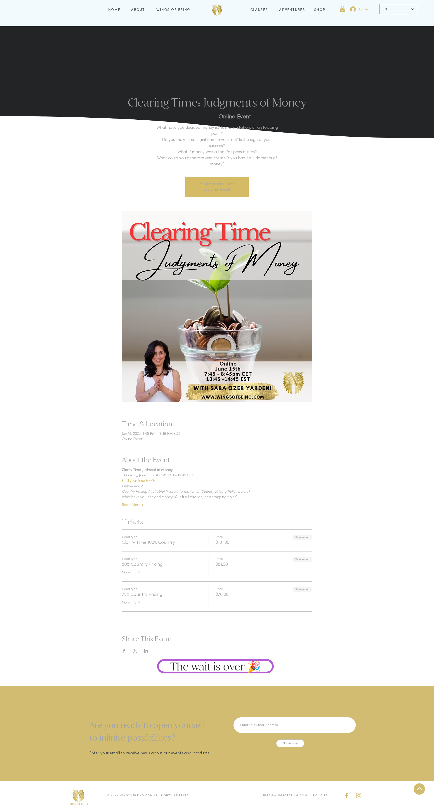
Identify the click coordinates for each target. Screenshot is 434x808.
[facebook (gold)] (347, 795)
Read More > (133, 505)
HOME (114, 9)
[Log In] (353, 9)
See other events (217, 190)
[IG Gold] (359, 795)
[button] (342, 9)
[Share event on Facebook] (124, 651)
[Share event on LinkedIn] (146, 651)
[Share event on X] (135, 651)
